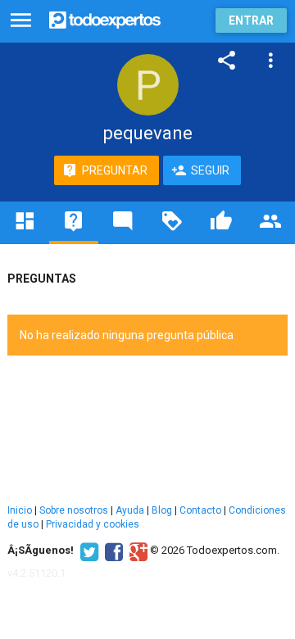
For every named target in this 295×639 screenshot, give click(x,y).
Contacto (200, 510)
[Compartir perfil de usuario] (227, 61)
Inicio (19, 510)
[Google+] (136, 550)
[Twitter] (87, 550)
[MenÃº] (20, 21)
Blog (162, 510)
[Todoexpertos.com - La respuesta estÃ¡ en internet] (105, 18)
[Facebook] (112, 550)
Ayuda (130, 510)
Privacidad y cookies (92, 524)
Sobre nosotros (73, 510)
